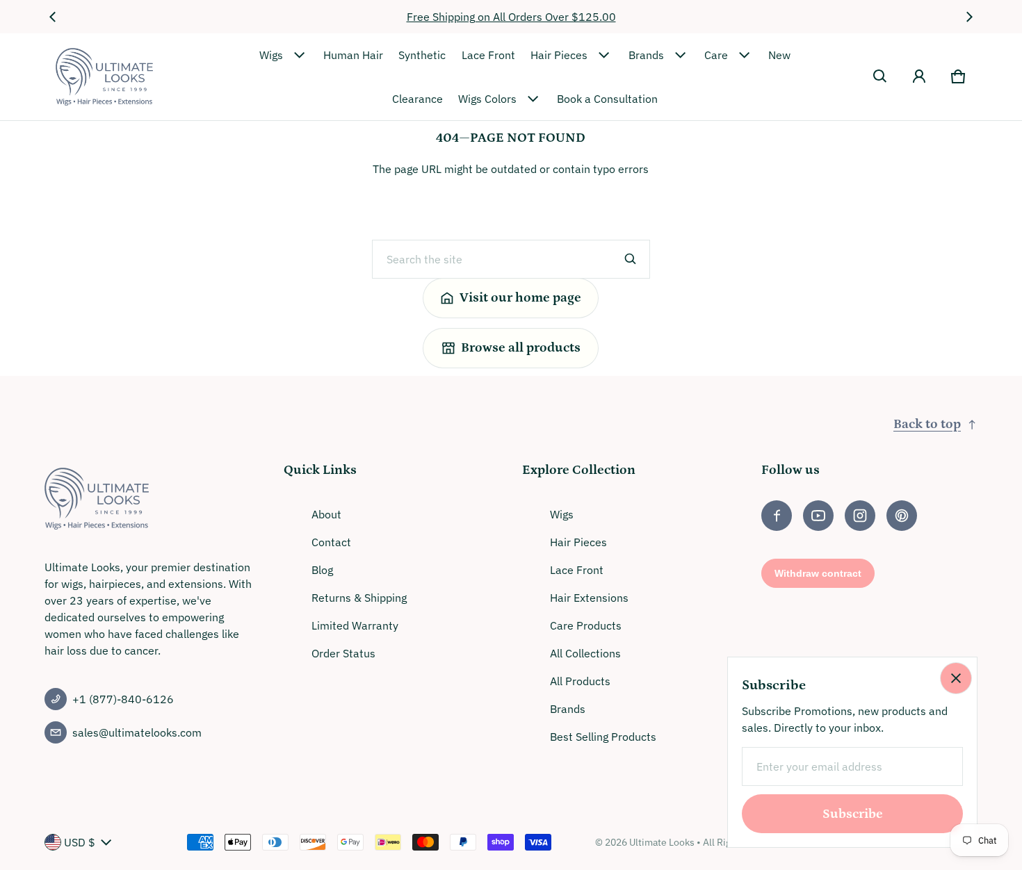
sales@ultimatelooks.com (137, 732)
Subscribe (852, 814)
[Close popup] (956, 678)
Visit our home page (520, 297)
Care (716, 55)
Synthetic (422, 55)
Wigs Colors (487, 99)
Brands (646, 55)
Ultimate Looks (662, 842)
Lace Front (488, 55)
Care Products (586, 625)
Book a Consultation (607, 99)
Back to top (927, 424)
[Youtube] (818, 515)
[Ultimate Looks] (104, 77)
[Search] (630, 259)
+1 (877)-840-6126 (123, 699)
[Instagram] (860, 515)
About (326, 514)
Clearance (417, 99)
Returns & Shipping (359, 598)
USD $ (79, 842)
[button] (880, 76)
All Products (580, 681)
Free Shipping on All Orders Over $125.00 (511, 17)
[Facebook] (776, 515)
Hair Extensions (589, 598)
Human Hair (353, 55)
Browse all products (521, 347)
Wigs (271, 55)
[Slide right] (969, 16)
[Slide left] (52, 16)
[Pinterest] (901, 515)
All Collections (585, 653)
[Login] (919, 76)
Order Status (343, 653)
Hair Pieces (558, 55)
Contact (331, 542)
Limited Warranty (354, 625)
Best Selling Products (603, 737)
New (779, 55)
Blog (322, 570)
